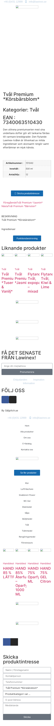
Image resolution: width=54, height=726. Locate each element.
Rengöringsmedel (27, 537)
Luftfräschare (27, 489)
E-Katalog (27, 443)
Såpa (27, 513)
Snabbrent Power (27, 495)
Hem (27, 425)
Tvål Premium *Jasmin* (22, 278)
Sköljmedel (27, 519)
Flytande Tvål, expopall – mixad (35, 282)
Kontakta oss (27, 449)
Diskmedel (27, 507)
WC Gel (27, 501)
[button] (4, 185)
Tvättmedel (27, 531)
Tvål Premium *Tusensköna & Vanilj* (13, 282)
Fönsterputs (27, 542)
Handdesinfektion (13, 563)
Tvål (34, 110)
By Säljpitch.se (10, 410)
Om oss (27, 437)
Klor (27, 483)
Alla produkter (27, 431)
